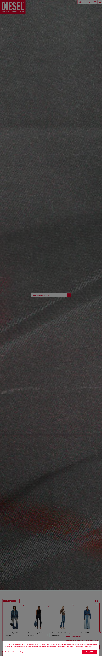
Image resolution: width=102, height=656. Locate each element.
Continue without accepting (14, 652)
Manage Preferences (58, 646)
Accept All (89, 652)
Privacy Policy (76, 646)
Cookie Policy (88, 646)
